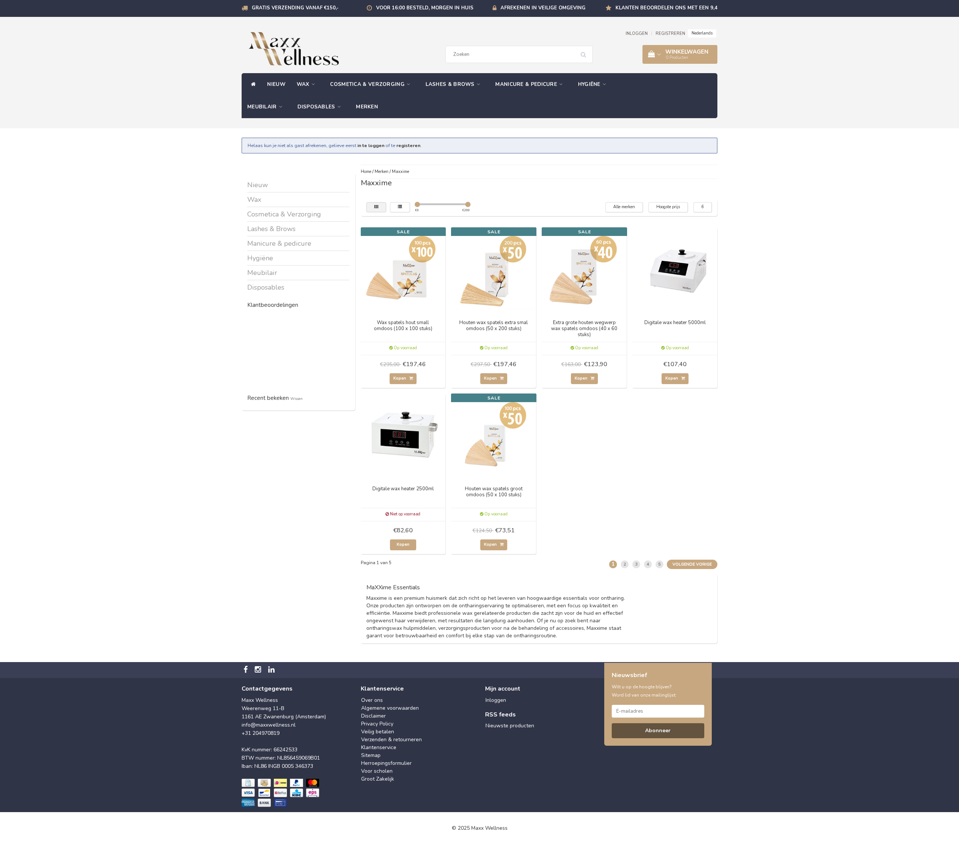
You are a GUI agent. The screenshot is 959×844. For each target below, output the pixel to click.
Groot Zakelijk (377, 778)
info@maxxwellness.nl (269, 724)
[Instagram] (259, 670)
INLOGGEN (637, 33)
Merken (367, 106)
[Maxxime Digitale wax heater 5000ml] (675, 269)
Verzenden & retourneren (391, 739)
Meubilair (262, 106)
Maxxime (400, 171)
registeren (408, 145)
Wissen (296, 398)
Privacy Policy (377, 723)
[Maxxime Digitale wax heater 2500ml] (403, 435)
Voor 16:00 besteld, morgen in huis (425, 8)
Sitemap (371, 755)
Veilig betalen (377, 731)
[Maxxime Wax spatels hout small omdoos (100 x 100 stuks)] (403, 269)
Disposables (317, 106)
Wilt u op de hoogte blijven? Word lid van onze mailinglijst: (644, 691)
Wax (304, 84)
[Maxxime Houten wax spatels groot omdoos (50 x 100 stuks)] (493, 435)
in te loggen (370, 145)
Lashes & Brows (451, 84)
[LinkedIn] (272, 670)
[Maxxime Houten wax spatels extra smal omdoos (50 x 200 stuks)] (493, 269)
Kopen (400, 378)
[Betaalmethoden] (281, 792)
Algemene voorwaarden (390, 708)
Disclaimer (373, 715)
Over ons (372, 700)
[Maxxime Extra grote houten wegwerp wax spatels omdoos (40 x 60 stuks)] (584, 269)
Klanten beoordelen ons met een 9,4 (666, 8)
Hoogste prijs (668, 207)
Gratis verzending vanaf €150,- (295, 8)
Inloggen (495, 700)
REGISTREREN (670, 33)
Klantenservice (378, 747)
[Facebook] (246, 670)
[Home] (251, 84)
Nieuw (276, 84)
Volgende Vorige (692, 564)
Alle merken (624, 207)
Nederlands (702, 33)
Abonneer (658, 730)
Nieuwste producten (509, 725)
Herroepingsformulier (386, 763)
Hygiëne (590, 84)
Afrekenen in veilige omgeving (543, 8)
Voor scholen (377, 771)
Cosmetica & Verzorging (368, 84)
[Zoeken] (586, 52)
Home (366, 171)
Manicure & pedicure (527, 84)
